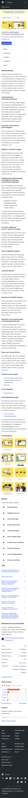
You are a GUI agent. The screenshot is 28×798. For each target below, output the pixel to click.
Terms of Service (9, 414)
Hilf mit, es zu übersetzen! (17, 12)
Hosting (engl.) (6, 736)
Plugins (17, 736)
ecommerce (23, 666)
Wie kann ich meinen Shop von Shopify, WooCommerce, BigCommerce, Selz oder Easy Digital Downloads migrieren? (10, 616)
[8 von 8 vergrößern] (24, 484)
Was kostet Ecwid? (7, 576)
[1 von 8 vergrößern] (11, 440)
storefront (23, 672)
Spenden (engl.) (20, 749)
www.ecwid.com (8, 393)
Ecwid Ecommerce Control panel (13, 378)
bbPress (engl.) (7, 762)
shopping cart (22, 669)
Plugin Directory (6, 7)
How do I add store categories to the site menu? (10, 608)
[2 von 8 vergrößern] (24, 440)
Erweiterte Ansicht (7, 677)
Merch (17, 752)
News (3, 733)
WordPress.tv (6, 752)
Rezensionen (7, 53)
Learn (3, 743)
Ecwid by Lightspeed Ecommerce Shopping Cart (14, 639)
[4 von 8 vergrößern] (24, 455)
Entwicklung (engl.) (7, 749)
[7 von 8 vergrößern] (11, 484)
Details (5, 49)
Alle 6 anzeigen (22, 662)
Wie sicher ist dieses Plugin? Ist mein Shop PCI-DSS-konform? (10, 570)
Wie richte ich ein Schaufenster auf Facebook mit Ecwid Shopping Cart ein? (10, 590)
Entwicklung (6, 61)
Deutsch (7, 774)
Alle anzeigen (22, 703)
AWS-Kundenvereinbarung (9, 431)
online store (15, 669)
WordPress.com (7, 757)
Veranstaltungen (19, 746)
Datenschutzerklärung (10, 416)
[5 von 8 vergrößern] (11, 469)
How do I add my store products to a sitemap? (8, 602)
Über (3, 730)
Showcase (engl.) (20, 730)
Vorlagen (17, 738)
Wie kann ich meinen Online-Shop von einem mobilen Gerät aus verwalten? (10, 582)
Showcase (7, 385)
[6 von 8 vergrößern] (24, 469)
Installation (6, 57)
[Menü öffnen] (25, 2)
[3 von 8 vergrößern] (11, 455)
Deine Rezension (6, 703)
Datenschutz (5, 738)
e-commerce (16, 666)
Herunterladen (7, 43)
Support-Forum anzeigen (9, 721)
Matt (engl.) (6, 759)
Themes (17, 733)
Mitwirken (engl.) (19, 743)
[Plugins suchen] (18, 17)
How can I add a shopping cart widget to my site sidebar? (11, 596)
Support (5, 65)
